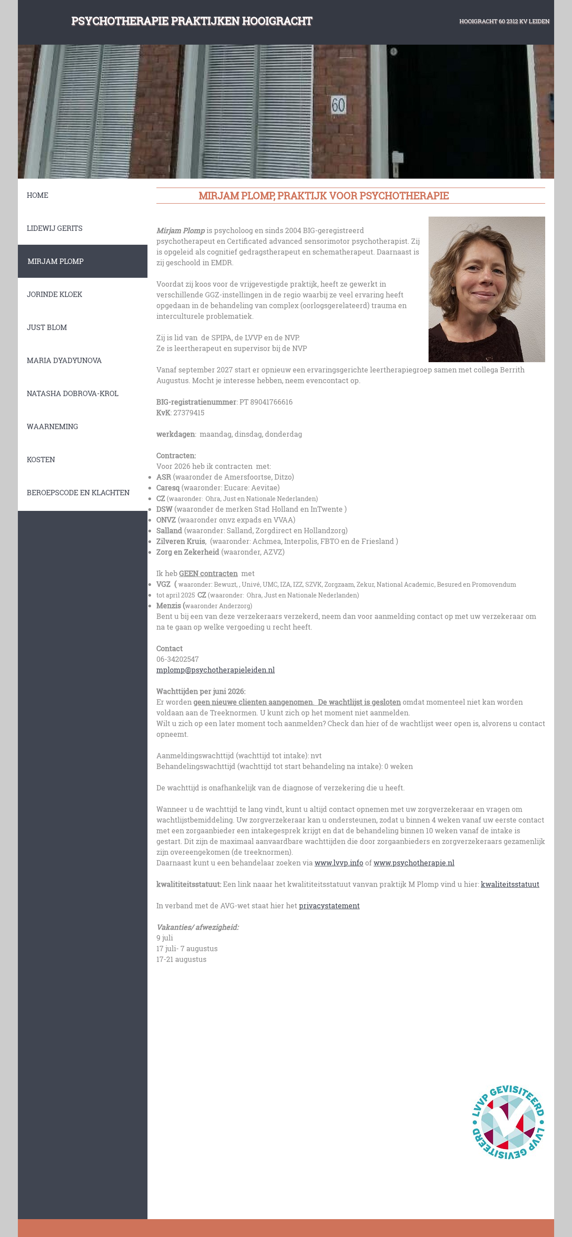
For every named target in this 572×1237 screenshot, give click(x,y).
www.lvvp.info (339, 862)
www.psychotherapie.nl (414, 862)
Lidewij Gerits (55, 228)
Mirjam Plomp (56, 261)
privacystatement (329, 905)
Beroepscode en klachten (78, 492)
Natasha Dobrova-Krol (72, 393)
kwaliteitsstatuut (510, 884)
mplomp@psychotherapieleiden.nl (215, 669)
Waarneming (52, 426)
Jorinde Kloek (54, 294)
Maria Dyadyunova (64, 360)
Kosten (41, 459)
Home (37, 195)
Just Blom (47, 327)
